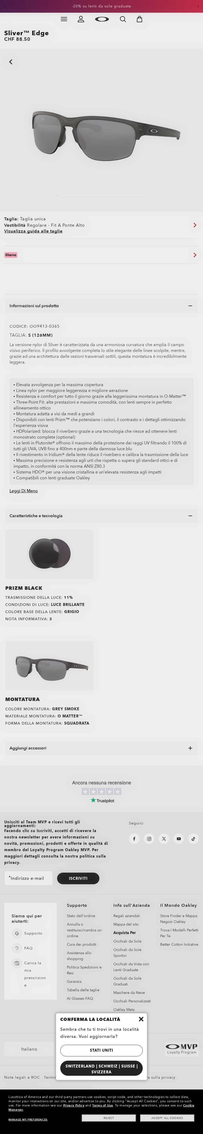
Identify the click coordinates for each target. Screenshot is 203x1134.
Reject (109, 1118)
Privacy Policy (73, 1105)
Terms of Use (102, 1105)
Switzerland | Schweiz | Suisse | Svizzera (102, 1069)
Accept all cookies (167, 1118)
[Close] (141, 1019)
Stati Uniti (101, 1050)
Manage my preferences (28, 1120)
